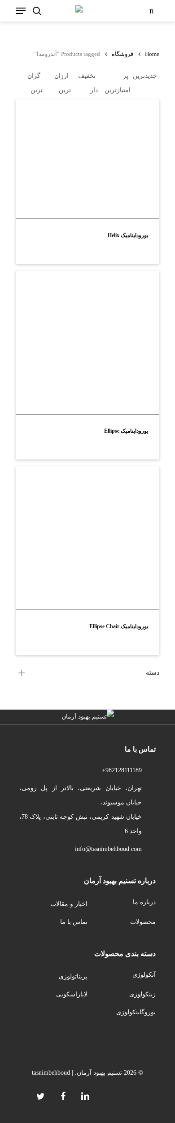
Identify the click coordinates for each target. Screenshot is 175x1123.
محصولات (143, 922)
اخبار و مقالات (69, 904)
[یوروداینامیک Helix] (87, 158)
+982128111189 (122, 770)
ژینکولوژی (142, 994)
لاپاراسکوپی (72, 994)
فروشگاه (122, 54)
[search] (36, 10)
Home (152, 54)
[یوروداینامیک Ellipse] (87, 342)
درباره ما (144, 902)
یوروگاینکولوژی (136, 1012)
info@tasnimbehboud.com (108, 849)
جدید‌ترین (145, 75)
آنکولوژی (144, 974)
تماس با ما (74, 922)
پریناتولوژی (73, 976)
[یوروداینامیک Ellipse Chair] (87, 537)
